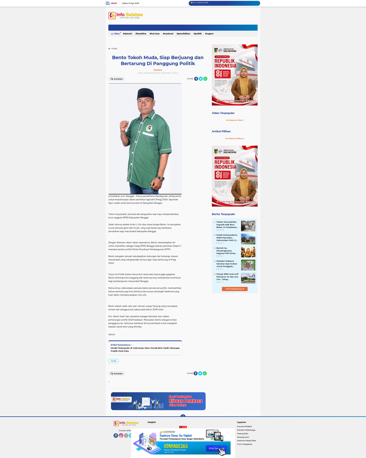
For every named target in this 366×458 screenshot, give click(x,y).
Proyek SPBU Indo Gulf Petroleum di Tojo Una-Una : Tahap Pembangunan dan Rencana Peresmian (227, 277)
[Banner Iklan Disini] (183, 443)
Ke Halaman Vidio (234, 120)
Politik (198, 33)
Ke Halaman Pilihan (234, 138)
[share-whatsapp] (205, 79)
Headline (141, 33)
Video (117, 33)
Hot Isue (155, 33)
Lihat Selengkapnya (234, 289)
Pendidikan (184, 33)
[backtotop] (183, 416)
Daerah (128, 33)
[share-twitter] (201, 79)
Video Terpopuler (223, 113)
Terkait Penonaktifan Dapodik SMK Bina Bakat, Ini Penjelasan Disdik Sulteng (226, 224)
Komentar (118, 79)
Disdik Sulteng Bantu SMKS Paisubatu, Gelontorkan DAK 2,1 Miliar (226, 238)
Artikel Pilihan (221, 131)
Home (114, 3)
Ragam (210, 33)
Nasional (168, 33)
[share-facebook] (196, 79)
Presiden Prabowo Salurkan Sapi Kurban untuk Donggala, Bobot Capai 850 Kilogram (226, 264)
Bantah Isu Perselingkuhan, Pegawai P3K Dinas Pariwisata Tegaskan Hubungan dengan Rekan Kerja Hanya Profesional (226, 251)
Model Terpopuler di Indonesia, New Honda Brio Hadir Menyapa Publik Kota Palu (145, 349)
